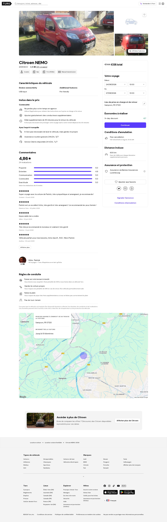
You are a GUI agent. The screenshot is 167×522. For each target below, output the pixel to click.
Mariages (66, 492)
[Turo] (7, 3)
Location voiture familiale (53, 442)
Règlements (27, 492)
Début (107, 80)
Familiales (46, 468)
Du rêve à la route (69, 495)
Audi (84, 459)
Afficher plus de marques (132, 465)
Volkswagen (127, 462)
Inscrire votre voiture (90, 489)
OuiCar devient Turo (30, 501)
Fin (106, 89)
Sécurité (66, 498)
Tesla (125, 459)
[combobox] (32, 3)
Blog (124, 486)
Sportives (46, 465)
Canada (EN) (47, 495)
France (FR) (47, 501)
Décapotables (48, 459)
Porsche (106, 465)
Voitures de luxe (69, 459)
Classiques (47, 462)
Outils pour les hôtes (90, 495)
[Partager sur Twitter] (119, 188)
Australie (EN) (48, 492)
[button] (32, 4)
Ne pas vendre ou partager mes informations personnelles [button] (123, 514)
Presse (25, 498)
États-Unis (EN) (48, 489)
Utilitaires (26, 462)
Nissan (105, 459)
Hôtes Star (87, 492)
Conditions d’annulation (125, 203)
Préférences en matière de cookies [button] (88, 514)
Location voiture (35, 442)
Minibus (26, 465)
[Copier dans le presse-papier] (132, 188)
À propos (26, 489)
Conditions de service (44, 514)
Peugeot (106, 462)
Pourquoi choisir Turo (70, 489)
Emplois (26, 495)
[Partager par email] (125, 188)
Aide (64, 501)
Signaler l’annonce (125, 198)
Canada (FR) (47, 498)
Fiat (84, 468)
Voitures (26, 459)
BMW (85, 462)
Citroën (86, 465)
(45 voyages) (41, 67)
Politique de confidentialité (64, 514)
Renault (106, 468)
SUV (24, 468)
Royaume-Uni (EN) (49, 504)
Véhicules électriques (70, 462)
